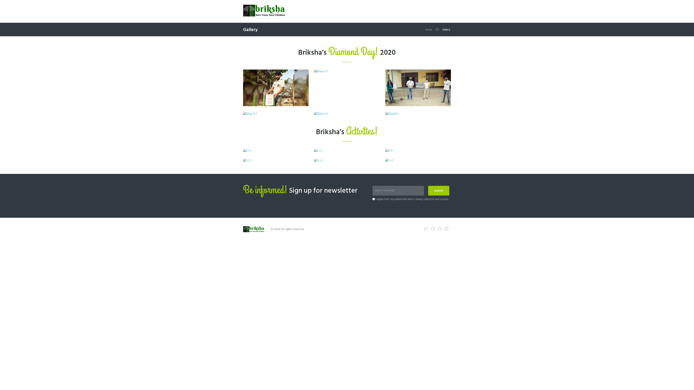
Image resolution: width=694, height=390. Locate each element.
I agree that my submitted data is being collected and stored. (412, 199)
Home (428, 30)
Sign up (438, 191)
